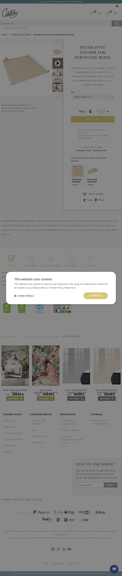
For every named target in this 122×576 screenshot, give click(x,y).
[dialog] (61, 288)
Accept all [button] (95, 295)
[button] (24, 295)
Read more (70, 287)
